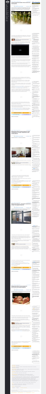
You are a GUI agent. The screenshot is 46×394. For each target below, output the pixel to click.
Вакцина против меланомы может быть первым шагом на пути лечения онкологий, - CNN (36, 358)
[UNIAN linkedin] (22, 387)
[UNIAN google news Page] (23, 387)
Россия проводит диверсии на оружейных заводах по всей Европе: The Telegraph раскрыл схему (36, 202)
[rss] (26, 387)
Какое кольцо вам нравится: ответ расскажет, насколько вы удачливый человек (36, 140)
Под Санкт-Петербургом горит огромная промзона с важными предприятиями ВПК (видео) (35, 313)
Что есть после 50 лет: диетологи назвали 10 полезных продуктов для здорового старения (35, 58)
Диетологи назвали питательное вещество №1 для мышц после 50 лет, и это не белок (36, 251)
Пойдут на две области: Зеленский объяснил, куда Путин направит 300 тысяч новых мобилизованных (36, 270)
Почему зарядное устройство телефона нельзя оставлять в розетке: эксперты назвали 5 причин (35, 66)
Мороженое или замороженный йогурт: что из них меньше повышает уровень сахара (35, 62)
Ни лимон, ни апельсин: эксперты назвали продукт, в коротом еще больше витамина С (35, 89)
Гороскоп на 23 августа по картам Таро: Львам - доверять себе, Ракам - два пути (36, 311)
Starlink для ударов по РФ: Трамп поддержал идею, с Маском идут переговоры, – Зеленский (36, 262)
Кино (15, 382)
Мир (6, 7)
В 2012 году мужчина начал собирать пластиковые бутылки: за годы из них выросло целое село (36, 68)
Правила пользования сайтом (14, 392)
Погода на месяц (33, 371)
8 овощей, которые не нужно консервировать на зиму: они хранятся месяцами (35, 109)
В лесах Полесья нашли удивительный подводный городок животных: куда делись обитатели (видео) (36, 209)
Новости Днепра (13, 367)
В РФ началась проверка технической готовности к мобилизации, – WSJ (36, 147)
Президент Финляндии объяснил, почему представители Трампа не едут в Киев (36, 105)
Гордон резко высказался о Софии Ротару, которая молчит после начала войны (36, 264)
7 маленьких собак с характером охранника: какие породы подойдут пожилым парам (35, 277)
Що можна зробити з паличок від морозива (18, 376)
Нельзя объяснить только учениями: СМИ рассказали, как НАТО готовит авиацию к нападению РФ (36, 340)
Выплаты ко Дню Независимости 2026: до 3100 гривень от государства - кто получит (36, 113)
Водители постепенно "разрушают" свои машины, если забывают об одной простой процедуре (36, 154)
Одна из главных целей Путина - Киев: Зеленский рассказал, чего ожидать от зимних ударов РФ (36, 249)
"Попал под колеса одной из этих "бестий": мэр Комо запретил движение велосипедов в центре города (35, 34)
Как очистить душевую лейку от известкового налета (25, 378)
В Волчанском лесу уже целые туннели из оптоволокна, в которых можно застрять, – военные (36, 60)
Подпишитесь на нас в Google (19, 6)
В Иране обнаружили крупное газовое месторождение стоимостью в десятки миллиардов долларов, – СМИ (35, 48)
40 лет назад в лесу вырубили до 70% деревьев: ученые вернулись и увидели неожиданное (35, 171)
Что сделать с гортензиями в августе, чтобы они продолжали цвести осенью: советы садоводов (35, 82)
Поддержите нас (36, 3)
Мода (24, 382)
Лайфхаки (13, 376)
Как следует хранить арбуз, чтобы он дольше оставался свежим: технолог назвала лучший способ (36, 192)
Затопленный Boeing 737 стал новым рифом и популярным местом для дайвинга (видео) (36, 160)
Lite (12, 382)
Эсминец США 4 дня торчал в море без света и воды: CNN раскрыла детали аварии (36, 162)
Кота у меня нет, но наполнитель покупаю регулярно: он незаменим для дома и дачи (35, 279)
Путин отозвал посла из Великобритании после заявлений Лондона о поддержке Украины (36, 283)
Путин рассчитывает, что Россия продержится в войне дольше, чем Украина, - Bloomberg (35, 196)
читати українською (28, 1)
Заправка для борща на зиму (14, 384)
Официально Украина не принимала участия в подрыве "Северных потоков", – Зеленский (36, 111)
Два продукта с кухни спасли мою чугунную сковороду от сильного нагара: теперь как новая (36, 103)
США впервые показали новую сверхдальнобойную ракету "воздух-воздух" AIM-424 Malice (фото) (35, 216)
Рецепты (14, 382)
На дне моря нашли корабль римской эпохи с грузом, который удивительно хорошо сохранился (35, 336)
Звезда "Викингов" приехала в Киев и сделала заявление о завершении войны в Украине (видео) (35, 169)
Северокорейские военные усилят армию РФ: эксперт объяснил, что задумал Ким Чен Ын (36, 187)
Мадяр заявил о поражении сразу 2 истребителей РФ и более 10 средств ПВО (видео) (36, 198)
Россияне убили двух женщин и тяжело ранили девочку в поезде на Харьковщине (35, 87)
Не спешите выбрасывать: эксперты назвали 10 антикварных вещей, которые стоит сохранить (36, 324)
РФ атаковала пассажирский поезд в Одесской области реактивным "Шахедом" (36, 226)
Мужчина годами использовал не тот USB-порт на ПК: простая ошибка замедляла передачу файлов (36, 328)
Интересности (7, 14)
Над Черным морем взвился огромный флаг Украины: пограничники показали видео (35, 247)
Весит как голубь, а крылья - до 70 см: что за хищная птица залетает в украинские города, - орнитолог (36, 309)
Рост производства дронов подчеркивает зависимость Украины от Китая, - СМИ (35, 185)
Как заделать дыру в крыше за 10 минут (26, 376)
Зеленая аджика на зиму (20, 384)
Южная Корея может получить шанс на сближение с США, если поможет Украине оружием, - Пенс (36, 72)
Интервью (7, 17)
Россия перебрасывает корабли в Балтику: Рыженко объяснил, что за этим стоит (35, 289)
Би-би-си (23, 43)
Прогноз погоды (13, 371)
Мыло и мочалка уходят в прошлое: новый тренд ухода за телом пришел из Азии (36, 84)
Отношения (20, 382)
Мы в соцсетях (33, 392)
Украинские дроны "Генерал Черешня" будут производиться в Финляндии (35, 93)
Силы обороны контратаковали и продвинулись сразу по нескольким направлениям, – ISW (35, 285)
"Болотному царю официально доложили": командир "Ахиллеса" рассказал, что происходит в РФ (35, 41)
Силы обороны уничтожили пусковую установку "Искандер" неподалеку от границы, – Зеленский (35, 268)
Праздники (29, 382)
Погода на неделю (29, 371)
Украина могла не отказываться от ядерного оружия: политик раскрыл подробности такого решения (36, 167)
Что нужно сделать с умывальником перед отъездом (17, 377)
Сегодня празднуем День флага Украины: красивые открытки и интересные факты (36, 321)
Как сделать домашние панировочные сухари (34, 377)
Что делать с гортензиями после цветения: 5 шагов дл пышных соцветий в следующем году (36, 43)
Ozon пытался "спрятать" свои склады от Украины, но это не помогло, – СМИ (35, 53)
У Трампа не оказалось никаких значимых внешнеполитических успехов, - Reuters (36, 361)
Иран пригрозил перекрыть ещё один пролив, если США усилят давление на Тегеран (36, 211)
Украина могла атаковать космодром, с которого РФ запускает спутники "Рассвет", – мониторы (35, 107)
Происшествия (7, 12)
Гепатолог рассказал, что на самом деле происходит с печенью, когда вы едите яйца (36, 241)
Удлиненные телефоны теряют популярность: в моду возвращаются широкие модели (35, 190)
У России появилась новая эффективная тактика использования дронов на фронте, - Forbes (35, 319)
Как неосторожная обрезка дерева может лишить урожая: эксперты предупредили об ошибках (36, 10)
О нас (24, 392)
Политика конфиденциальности (21, 392)
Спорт (6, 9)
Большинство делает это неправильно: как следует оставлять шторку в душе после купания (35, 36)
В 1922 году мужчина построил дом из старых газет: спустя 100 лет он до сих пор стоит (36, 136)
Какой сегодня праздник (14, 374)
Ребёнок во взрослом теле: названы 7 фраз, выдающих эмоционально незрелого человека (36, 338)
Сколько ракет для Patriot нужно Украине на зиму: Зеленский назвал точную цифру (36, 266)
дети (12, 183)
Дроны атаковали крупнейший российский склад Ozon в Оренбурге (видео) (35, 296)
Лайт (6, 11)
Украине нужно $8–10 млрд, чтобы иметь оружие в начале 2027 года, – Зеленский (36, 97)
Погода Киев (22, 371)
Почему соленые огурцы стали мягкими (26, 377)
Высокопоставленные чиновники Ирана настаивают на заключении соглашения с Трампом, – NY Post (35, 64)
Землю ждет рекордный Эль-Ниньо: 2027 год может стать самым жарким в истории (36, 228)
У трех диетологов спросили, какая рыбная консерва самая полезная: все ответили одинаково (36, 149)
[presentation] (19, 158)
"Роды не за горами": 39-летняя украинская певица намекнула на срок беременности (35, 232)
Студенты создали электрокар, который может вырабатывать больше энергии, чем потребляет (35, 8)
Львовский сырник (24, 384)
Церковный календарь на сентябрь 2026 (29, 374)
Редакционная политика (28, 392)
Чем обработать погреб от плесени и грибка (35, 376)
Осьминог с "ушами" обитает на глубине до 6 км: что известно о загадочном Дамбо (36, 116)
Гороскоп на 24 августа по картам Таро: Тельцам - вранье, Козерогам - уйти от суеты (36, 138)
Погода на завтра (25, 371)
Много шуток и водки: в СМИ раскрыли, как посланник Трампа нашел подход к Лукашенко (35, 272)
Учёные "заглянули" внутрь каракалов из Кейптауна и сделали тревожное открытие (35, 334)
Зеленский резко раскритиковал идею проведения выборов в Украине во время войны (35, 237)
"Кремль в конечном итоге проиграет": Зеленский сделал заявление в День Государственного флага (36, 213)
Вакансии (7, 20)
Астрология (22, 382)
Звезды (35, 382)
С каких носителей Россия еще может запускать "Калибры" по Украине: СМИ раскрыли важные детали (36, 354)
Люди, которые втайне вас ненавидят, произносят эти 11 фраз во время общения (35, 6)
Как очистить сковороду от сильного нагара (16, 378)
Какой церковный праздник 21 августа (21, 374)
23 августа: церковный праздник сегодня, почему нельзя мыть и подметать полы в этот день (36, 326)
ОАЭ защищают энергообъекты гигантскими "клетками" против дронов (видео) (35, 294)
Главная (6, 4)
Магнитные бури (17, 371)
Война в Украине (13, 365)
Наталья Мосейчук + (18, 365)
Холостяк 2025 (26, 382)
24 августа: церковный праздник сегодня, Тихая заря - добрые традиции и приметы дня (36, 152)
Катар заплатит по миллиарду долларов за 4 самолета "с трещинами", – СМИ (36, 51)
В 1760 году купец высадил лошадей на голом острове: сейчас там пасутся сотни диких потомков (36, 194)
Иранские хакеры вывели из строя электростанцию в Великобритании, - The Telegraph (36, 156)
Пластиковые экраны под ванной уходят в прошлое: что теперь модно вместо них (35, 317)
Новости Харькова (17, 367)
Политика (7, 6)
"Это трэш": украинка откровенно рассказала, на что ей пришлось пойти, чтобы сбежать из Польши (35, 183)
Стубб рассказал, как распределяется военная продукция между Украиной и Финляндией (35, 95)
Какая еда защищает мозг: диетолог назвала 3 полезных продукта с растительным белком (36, 332)
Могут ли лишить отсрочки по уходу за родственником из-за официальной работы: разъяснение (36, 145)
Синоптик (20, 371)
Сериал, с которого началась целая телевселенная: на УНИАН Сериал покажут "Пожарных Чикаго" (36, 181)
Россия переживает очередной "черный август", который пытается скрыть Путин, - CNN (36, 142)
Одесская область (13, 344)
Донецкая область (15, 183)
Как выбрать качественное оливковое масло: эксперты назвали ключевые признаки (35, 356)
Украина (6, 5)
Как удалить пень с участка (33, 378)
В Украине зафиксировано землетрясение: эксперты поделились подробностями (35, 38)
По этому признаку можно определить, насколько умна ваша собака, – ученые (36, 281)
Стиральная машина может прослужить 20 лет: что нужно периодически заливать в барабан (35, 243)
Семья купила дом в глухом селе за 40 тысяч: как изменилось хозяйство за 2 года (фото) (36, 287)
